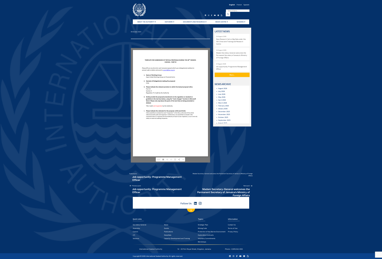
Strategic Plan (203, 225)
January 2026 (223, 108)
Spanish (246, 5)
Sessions (240, 22)
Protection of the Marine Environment (211, 232)
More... (232, 75)
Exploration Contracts (206, 235)
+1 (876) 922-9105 (237, 249)
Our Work (169, 22)
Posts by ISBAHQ (220, 80)
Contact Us (232, 225)
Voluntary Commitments (206, 238)
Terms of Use (232, 228)
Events (166, 228)
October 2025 (223, 117)
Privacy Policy (233, 232)
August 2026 (222, 88)
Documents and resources (194, 22)
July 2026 (221, 91)
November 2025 (224, 114)
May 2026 (221, 97)
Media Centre (220, 22)
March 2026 (222, 103)
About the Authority (145, 22)
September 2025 (224, 120)
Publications (168, 232)
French (239, 5)
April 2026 (222, 100)
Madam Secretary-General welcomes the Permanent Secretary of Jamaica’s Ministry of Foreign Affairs (223, 174)
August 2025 (222, 123)
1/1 (158, 159)
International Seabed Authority (157, 256)
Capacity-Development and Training (177, 238)
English (232, 5)
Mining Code (202, 228)
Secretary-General (139, 225)
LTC (134, 235)
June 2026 (221, 94)
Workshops (202, 242)
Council (135, 232)
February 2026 (223, 106)
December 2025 (224, 111)
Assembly (136, 228)
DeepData (167, 235)
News (166, 225)
